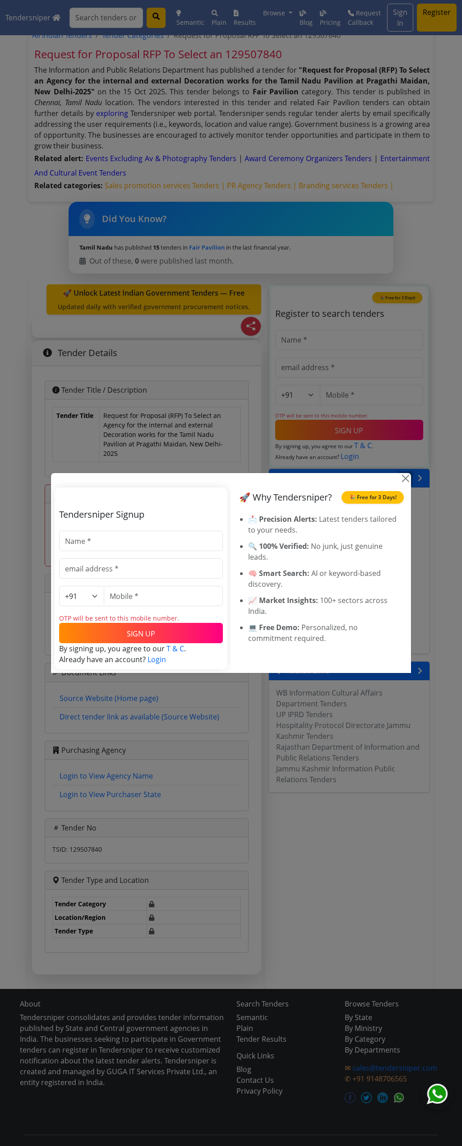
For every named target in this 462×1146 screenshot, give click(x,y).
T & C (175, 649)
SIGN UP (141, 634)
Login (157, 659)
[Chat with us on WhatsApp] (437, 1094)
